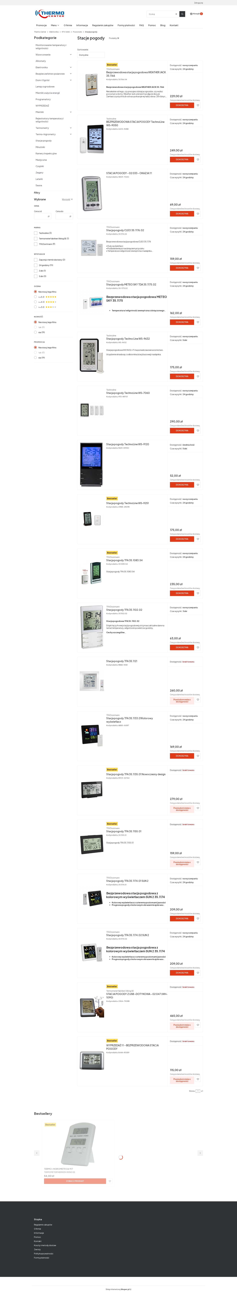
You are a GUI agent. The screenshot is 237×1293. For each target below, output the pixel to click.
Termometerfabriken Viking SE (52, 238)
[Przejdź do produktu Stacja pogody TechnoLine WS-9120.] (92, 464)
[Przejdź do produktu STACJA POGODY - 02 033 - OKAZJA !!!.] (92, 193)
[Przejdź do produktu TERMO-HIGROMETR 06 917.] (78, 1144)
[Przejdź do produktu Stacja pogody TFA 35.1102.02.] (91, 627)
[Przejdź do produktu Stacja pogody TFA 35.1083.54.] (92, 573)
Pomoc (37, 1237)
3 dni (41, 270)
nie (39, 332)
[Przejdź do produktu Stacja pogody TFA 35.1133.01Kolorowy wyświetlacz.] (92, 736)
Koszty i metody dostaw (45, 1245)
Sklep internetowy (117, 1289)
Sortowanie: (83, 49)
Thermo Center (40, 32)
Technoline (44, 233)
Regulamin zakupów (43, 1224)
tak (39, 327)
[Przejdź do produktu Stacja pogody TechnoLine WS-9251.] (92, 519)
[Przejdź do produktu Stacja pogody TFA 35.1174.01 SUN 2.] (92, 898)
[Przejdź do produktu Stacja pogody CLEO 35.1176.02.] (92, 248)
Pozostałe (77, 32)
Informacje (39, 1233)
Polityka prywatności (43, 1253)
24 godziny (44, 265)
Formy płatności (41, 1257)
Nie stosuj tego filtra (47, 291)
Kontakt (38, 1241)
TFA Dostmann (45, 244)
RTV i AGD (66, 32)
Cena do (59, 211)
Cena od (38, 211)
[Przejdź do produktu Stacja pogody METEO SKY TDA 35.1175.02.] (92, 302)
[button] (182, 14)
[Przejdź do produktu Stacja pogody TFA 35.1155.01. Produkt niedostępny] (92, 844)
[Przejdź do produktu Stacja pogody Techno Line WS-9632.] (92, 356)
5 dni (41, 276)
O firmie (37, 1228)
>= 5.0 (41, 297)
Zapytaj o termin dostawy (50, 259)
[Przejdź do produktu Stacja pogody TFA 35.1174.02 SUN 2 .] (92, 952)
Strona (192, 1091)
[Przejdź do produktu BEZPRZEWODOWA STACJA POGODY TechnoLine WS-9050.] (92, 139)
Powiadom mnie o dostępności (182, 700)
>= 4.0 (41, 302)
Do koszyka (182, 105)
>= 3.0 (41, 307)
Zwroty (37, 1249)
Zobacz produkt (75, 1181)
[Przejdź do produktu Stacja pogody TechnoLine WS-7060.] (92, 410)
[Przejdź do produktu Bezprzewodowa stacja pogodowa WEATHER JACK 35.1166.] (92, 85)
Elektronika (54, 32)
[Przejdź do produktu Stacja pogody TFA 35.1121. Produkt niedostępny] (92, 681)
